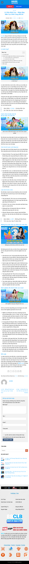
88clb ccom (21, 363)
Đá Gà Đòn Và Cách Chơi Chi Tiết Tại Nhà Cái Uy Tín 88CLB (16, 468)
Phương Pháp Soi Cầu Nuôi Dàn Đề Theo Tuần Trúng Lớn (16, 463)
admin (22, 18)
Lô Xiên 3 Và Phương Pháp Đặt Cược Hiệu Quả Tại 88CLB (16, 459)
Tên (4, 416)
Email (4, 422)
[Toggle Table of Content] (22, 52)
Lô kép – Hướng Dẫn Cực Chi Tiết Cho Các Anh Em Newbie (22, 391)
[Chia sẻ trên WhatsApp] (8, 371)
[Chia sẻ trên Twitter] (13, 371)
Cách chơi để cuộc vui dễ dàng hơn (12, 57)
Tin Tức (14, 10)
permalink (26, 375)
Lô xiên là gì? (6, 54)
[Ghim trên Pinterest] (18, 371)
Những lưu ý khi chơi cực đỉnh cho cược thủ (12, 60)
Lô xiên (3, 36)
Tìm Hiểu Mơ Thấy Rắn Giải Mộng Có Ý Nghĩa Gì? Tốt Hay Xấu (16, 476)
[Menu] (2, 2)
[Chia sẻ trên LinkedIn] (20, 371)
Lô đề (11, 219)
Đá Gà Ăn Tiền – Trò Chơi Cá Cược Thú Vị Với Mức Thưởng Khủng (15, 472)
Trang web (5, 428)
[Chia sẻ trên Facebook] (11, 371)
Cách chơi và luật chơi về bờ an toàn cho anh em (13, 56)
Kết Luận (5, 63)
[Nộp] (26, 450)
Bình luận (5, 404)
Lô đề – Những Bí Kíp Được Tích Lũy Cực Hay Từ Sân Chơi (7, 391)
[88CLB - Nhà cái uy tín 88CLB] (14, 2)
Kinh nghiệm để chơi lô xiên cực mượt (11, 62)
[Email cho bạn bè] (16, 371)
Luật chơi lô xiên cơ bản (9, 59)
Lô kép (12, 108)
